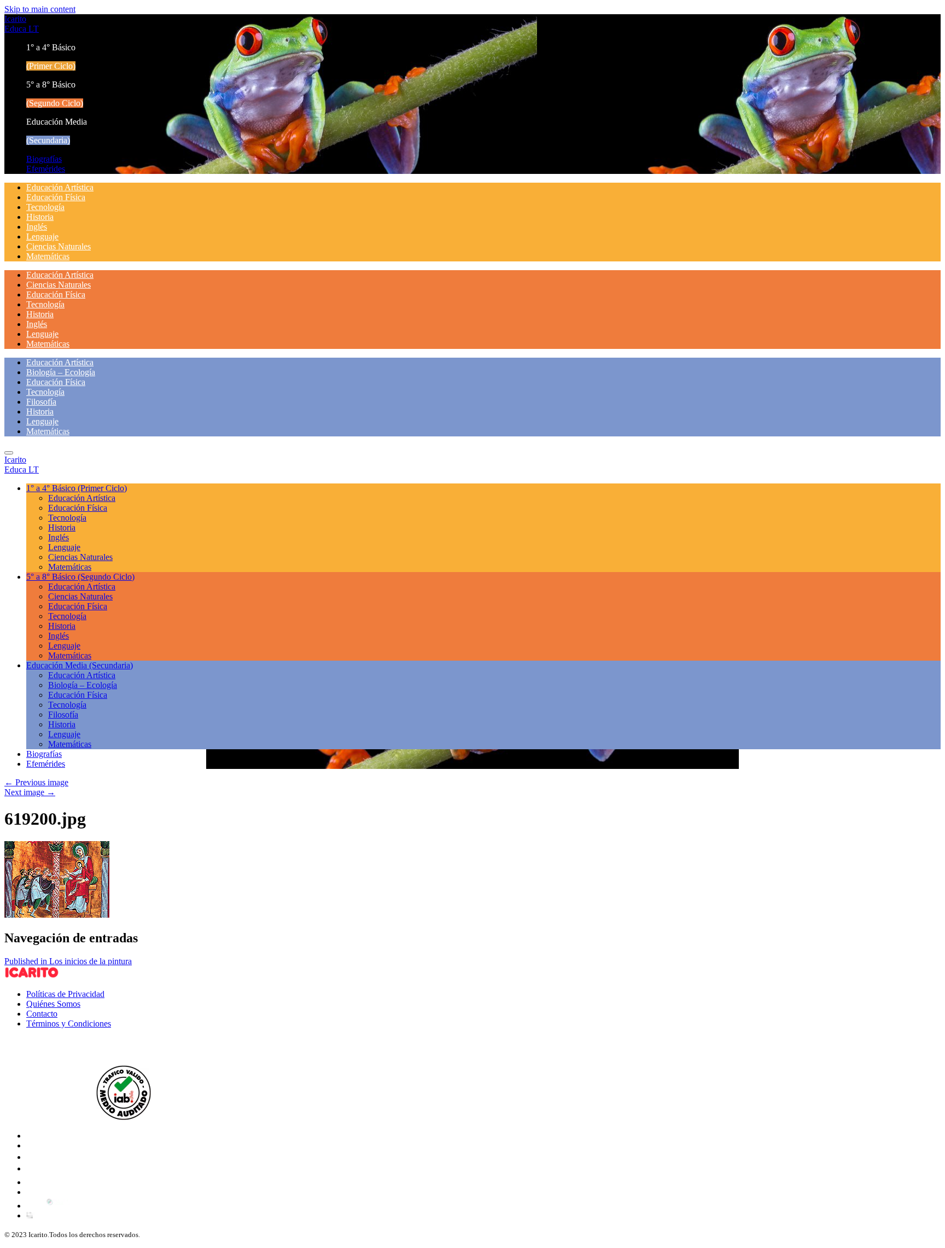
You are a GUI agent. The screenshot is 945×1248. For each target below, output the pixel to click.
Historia (40, 216)
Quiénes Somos (53, 1003)
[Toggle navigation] (8, 452)
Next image (29, 792)
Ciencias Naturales (58, 246)
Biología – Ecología (60, 372)
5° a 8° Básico (80, 576)
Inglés (36, 226)
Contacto (41, 1013)
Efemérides (45, 168)
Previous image (36, 782)
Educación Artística (60, 187)
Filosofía (41, 401)
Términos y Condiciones (68, 1023)
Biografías (44, 159)
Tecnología (45, 207)
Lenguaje (42, 236)
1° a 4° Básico (76, 488)
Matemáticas (47, 256)
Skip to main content (39, 9)
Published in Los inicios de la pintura (68, 961)
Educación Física (55, 197)
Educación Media (79, 665)
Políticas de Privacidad (65, 994)
